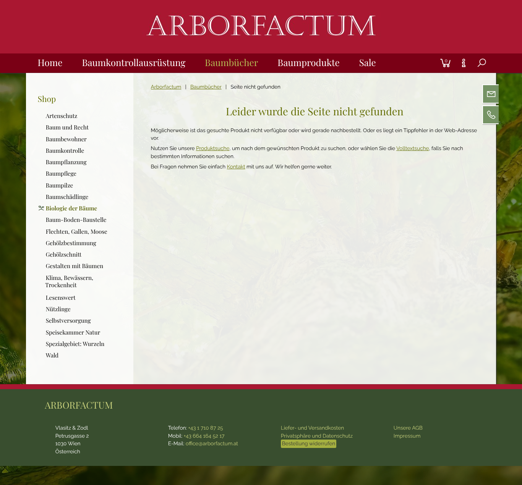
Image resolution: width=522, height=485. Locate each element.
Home (50, 63)
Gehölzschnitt (63, 254)
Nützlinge (58, 309)
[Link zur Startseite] (261, 43)
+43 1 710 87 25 (205, 428)
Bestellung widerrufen (308, 444)
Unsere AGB (408, 428)
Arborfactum (166, 87)
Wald (52, 355)
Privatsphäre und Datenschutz (317, 436)
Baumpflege (61, 173)
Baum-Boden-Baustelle (76, 219)
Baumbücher (231, 63)
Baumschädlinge (67, 196)
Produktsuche (213, 149)
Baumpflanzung (66, 162)
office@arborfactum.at (212, 444)
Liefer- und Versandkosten (312, 428)
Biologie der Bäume (71, 208)
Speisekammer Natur (73, 332)
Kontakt (236, 167)
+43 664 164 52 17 (204, 436)
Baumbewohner (66, 139)
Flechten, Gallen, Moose (76, 231)
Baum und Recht (67, 127)
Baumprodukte (308, 63)
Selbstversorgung (68, 320)
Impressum (407, 436)
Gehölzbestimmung (71, 243)
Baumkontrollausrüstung (133, 63)
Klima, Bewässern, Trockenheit (69, 281)
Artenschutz (62, 116)
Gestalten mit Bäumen (75, 266)
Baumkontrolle (65, 150)
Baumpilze (59, 185)
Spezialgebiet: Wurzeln (75, 344)
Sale (367, 63)
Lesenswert (61, 297)
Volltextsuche (412, 149)
